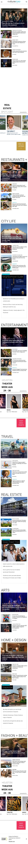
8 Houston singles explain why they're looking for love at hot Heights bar (19, 33)
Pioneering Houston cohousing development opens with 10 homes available (13, 511)
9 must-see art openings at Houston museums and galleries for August (19, 617)
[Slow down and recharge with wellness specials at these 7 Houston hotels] (6, 764)
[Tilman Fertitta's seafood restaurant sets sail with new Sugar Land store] (6, 197)
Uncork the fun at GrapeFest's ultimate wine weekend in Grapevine (13, 722)
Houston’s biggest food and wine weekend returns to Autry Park (19, 370)
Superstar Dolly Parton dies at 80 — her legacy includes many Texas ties (13, 342)
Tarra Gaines (4, 610)
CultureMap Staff (15, 261)
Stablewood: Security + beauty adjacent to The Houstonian (13, 311)
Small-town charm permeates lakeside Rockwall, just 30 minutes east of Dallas (12, 577)
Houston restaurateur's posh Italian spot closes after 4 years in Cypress (19, 186)
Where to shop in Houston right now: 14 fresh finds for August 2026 (19, 772)
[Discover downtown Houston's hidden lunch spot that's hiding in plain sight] (6, 206)
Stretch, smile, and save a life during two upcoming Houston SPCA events (19, 267)
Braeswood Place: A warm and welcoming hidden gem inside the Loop (13, 305)
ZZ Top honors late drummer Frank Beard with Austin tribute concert (19, 361)
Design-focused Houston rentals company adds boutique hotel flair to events (19, 676)
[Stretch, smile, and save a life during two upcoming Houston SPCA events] (6, 268)
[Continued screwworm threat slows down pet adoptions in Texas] (6, 44)
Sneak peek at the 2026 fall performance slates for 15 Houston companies (13, 607)
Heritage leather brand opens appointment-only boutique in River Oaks (13, 752)
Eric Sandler (14, 54)
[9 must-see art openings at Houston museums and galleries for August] (6, 618)
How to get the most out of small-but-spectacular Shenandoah (11, 571)
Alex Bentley (14, 466)
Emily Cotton (4, 660)
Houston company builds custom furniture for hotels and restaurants (19, 667)
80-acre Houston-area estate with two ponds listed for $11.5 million (19, 531)
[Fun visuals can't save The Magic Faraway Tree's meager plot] (6, 353)
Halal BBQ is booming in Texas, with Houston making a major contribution (12, 176)
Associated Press (5, 180)
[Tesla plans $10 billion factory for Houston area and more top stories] (6, 259)
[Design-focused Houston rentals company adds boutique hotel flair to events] (6, 678)
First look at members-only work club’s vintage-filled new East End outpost (13, 657)
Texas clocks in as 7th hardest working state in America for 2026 (19, 62)
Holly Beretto (14, 534)
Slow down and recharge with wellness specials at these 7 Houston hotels (19, 762)
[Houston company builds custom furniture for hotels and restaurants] (6, 668)
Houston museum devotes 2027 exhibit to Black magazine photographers (19, 627)
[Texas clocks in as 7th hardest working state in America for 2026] (6, 63)
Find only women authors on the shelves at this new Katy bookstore (19, 248)
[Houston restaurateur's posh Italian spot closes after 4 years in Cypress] (6, 188)
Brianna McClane (15, 36)
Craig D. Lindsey (5, 26)
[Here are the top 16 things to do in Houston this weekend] (14, 18)
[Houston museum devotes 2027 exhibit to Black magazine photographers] (6, 628)
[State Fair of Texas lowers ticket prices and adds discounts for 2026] (6, 474)
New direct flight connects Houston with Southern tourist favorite (12, 453)
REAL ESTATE (11, 495)
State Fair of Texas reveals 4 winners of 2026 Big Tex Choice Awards (19, 463)
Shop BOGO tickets (21, 423)
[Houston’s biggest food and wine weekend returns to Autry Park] (6, 371)
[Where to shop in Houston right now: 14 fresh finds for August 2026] (6, 773)
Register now (12, 841)
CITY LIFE (8, 221)
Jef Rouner (4, 457)
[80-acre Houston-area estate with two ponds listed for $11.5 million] (6, 532)
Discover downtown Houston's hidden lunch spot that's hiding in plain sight (19, 205)
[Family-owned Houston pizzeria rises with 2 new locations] (6, 53)
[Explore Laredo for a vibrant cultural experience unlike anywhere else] (6, 483)
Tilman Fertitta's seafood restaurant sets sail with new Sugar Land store (18, 196)
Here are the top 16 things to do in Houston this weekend (13, 24)
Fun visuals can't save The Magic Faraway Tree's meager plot (19, 351)
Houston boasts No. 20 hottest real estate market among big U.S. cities (19, 521)
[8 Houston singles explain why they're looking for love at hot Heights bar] (6, 34)
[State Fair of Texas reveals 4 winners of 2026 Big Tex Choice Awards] (6, 464)
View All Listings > (21, 146)
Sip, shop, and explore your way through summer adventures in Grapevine (12, 710)
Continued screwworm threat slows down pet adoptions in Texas (19, 42)
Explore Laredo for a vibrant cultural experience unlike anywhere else (18, 482)
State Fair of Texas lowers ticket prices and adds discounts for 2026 (19, 473)
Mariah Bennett (14, 251)
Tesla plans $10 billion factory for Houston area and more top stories (19, 258)
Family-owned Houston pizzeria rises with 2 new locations (19, 52)
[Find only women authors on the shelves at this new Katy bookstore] (6, 249)
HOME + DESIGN (13, 640)
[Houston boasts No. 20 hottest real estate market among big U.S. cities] (6, 523)
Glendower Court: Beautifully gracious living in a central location (13, 300)
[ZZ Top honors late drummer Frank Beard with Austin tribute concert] (6, 363)
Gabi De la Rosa (5, 756)
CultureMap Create (15, 208)
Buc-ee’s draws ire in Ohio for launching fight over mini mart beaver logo (12, 238)
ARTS (5, 590)
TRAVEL (7, 437)
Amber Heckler (14, 65)
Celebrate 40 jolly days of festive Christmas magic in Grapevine (13, 716)
